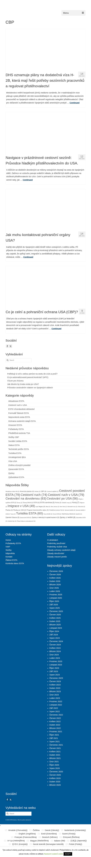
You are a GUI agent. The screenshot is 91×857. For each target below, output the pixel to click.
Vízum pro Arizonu (15, 381)
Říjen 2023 (54, 668)
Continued (74, 103)
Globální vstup (66, 502)
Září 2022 (53, 708)
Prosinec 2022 (55, 701)
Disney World (28, 502)
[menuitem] (16, 830)
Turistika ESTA (14, 453)
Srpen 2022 (54, 711)
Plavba (9, 510)
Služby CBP (13, 437)
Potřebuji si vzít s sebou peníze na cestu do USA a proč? (32, 374)
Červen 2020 (55, 775)
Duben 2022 (54, 725)
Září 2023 (53, 671)
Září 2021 (53, 738)
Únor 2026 (54, 588)
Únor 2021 (54, 761)
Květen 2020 (55, 778)
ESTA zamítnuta (47, 502)
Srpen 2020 (54, 768)
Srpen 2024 (54, 638)
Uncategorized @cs (17, 457)
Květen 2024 (55, 648)
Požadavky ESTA (16, 429)
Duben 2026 (54, 581)
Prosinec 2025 (55, 594)
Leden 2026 (54, 591)
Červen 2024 (55, 645)
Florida (58, 502)
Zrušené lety (12, 521)
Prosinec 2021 (55, 731)
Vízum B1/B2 (47, 514)
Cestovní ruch (34, 495)
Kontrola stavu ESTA (15, 563)
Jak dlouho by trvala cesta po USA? (23, 384)
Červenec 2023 (56, 678)
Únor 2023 (54, 695)
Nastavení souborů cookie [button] (53, 854)
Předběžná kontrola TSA (19, 433)
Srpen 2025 (54, 608)
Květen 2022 (55, 721)
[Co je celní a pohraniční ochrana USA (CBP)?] (45, 286)
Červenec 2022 (56, 715)
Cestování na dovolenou (26, 498)
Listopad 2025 (55, 598)
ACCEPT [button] (68, 854)
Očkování (81, 506)
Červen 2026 (55, 574)
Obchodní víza (72, 506)
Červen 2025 (55, 615)
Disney (19, 502)
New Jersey (55, 506)
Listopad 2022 (55, 705)
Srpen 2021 (54, 741)
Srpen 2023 (54, 675)
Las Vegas (40, 506)
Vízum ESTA (57, 514)
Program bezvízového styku (38, 510)
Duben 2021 (54, 755)
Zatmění (79, 514)
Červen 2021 (55, 748)
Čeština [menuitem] (36, 830)
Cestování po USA (62, 498)
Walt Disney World (68, 514)
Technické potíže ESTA (18, 449)
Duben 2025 (54, 621)
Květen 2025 (55, 618)
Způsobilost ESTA (16, 477)
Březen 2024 (55, 651)
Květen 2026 (55, 578)
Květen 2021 (55, 751)
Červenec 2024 (56, 641)
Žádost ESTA (11, 560)
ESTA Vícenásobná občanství (21, 409)
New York (63, 506)
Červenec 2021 (56, 745)
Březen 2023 (55, 691)
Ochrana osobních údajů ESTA (22, 421)
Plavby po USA (19, 510)
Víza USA (12, 461)
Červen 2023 (55, 681)
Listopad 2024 (55, 628)
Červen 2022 (55, 718)
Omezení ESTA (15, 425)
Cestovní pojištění (52, 491)
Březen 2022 (55, 728)
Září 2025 (53, 605)
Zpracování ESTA (16, 469)
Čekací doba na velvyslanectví (26, 521)
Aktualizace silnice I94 (12, 491)
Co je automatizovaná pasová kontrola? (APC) (27, 377)
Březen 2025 (55, 625)
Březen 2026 (55, 584)
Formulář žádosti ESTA (18, 413)
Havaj (75, 502)
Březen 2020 (55, 785)
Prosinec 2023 (55, 661)
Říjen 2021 (54, 735)
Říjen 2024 (54, 631)
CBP (43, 491)
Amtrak (37, 491)
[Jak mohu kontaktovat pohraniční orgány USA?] (45, 209)
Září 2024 (53, 635)
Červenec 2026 (56, 571)
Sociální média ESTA (17, 441)
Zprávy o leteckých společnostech (45, 517)
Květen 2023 (55, 685)
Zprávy (11, 473)
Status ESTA (14, 445)
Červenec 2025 (56, 611)
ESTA (37, 502)
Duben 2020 (54, 782)
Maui (48, 506)
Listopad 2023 (55, 665)
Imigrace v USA (21, 506)
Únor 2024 (54, 655)
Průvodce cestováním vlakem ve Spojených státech (30, 388)
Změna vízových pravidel (19, 465)
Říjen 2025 (54, 601)
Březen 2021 (55, 758)
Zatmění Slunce (12, 517)
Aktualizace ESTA (16, 401)
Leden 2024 (54, 658)
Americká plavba (27, 491)
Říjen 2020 (54, 765)
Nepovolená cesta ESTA (19, 417)
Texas (13, 514)
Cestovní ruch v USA (17, 405)
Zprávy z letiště (67, 517)
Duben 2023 (54, 688)
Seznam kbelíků (70, 510)
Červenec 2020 (56, 771)
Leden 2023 (54, 698)
